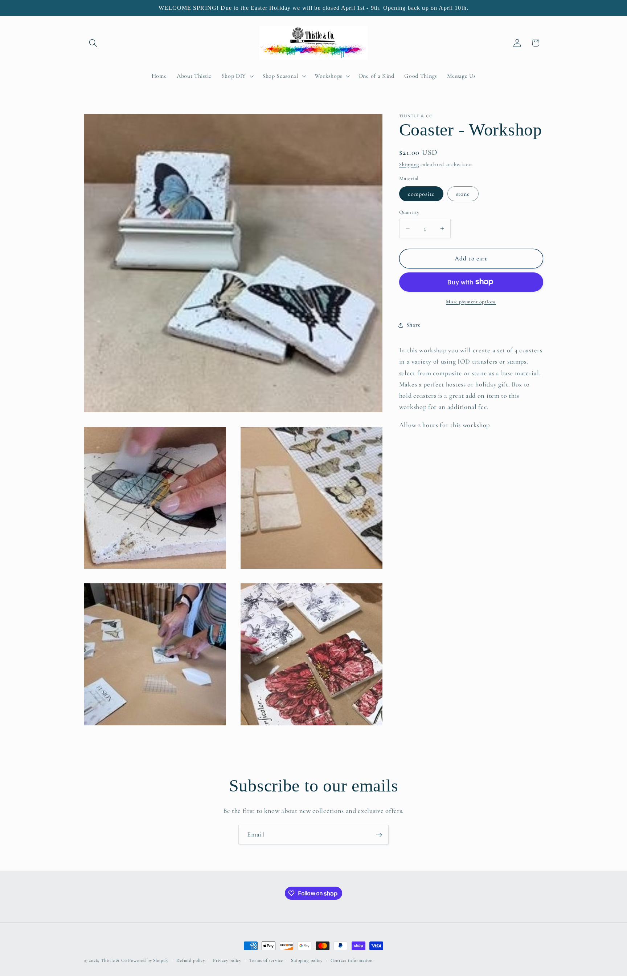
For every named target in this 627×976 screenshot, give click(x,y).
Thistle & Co (114, 960)
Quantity (409, 212)
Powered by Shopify (148, 960)
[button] (93, 43)
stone (463, 194)
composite (421, 194)
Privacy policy (227, 960)
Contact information (352, 960)
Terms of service (266, 960)
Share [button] (413, 324)
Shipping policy (306, 960)
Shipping (409, 164)
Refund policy (190, 960)
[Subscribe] (379, 835)
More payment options (471, 302)
